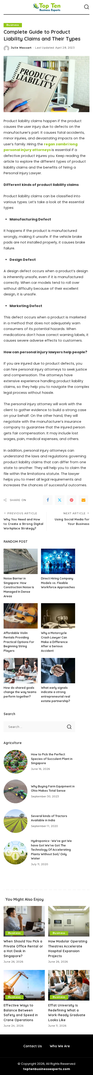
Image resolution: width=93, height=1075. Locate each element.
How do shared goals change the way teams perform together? (20, 692)
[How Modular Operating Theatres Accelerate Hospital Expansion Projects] (68, 921)
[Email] (83, 500)
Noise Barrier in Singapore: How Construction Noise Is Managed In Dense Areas (19, 587)
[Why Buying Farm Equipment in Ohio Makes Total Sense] (15, 791)
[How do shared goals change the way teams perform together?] (21, 670)
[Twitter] (59, 500)
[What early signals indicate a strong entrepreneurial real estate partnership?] (58, 670)
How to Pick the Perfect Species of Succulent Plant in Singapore (51, 759)
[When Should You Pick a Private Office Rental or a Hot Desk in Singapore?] (24, 921)
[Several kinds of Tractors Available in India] (15, 821)
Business (12, 25)
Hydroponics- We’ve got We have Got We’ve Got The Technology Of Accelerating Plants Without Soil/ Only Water (51, 849)
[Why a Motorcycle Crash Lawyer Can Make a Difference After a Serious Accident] (58, 616)
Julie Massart (21, 47)
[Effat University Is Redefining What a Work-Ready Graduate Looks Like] (68, 985)
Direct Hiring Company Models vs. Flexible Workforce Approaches (58, 583)
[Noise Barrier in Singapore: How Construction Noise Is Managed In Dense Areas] (21, 561)
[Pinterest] (71, 500)
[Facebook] (47, 500)
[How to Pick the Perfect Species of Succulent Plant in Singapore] (15, 762)
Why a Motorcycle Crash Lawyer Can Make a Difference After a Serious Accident (54, 641)
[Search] (86, 7)
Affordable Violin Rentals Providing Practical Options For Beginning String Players (19, 641)
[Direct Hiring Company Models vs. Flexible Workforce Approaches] (58, 561)
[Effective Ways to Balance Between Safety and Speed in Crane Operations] (24, 985)
